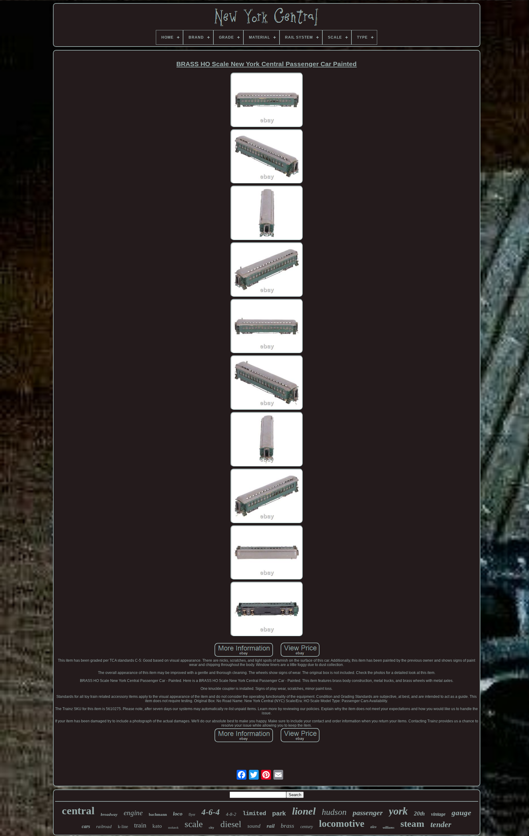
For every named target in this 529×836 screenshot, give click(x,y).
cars (86, 826)
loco (177, 814)
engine (133, 813)
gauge (461, 812)
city (211, 827)
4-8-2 (231, 814)
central (78, 811)
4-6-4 (210, 812)
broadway (109, 814)
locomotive (341, 823)
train (140, 825)
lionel (304, 811)
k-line (123, 826)
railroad (104, 826)
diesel (230, 824)
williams (388, 827)
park (279, 813)
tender (440, 824)
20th (419, 813)
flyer (192, 814)
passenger (368, 813)
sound (254, 826)
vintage (438, 814)
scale (194, 824)
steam (412, 823)
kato (157, 826)
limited (254, 813)
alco (373, 826)
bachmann (158, 814)
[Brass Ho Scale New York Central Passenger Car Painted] (266, 100)
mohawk (173, 827)
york (398, 811)
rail (271, 826)
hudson (334, 812)
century (306, 826)
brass (287, 825)
